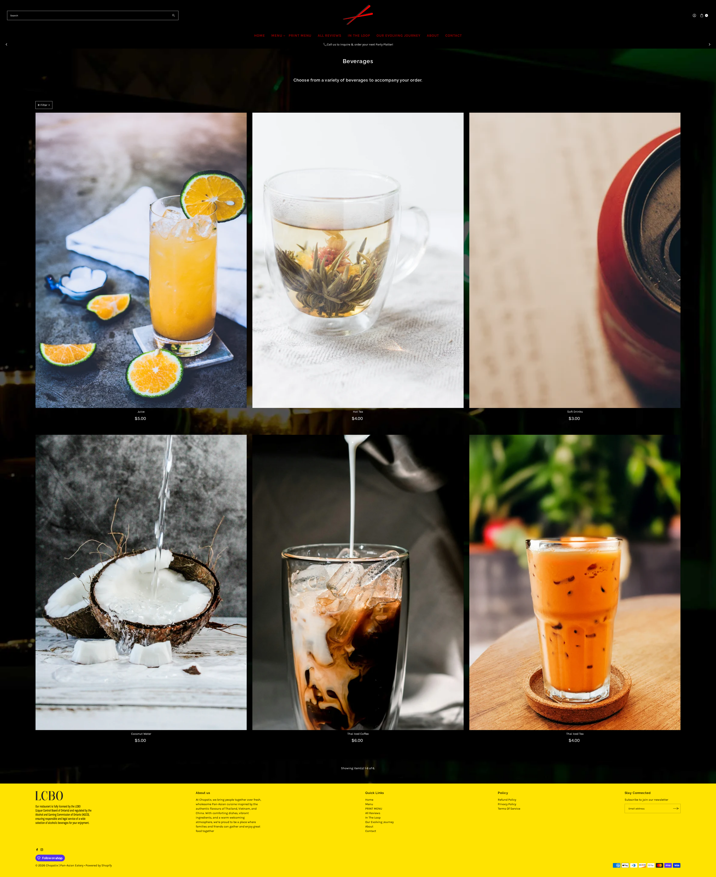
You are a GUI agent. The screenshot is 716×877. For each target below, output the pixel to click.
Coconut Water (141, 733)
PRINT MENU (300, 36)
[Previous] (6, 44)
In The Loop (359, 36)
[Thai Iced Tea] (575, 582)
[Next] (709, 44)
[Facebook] (37, 850)
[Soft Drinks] (575, 260)
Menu (276, 36)
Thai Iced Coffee (358, 733)
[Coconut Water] (141, 582)
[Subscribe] (676, 808)
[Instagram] (41, 850)
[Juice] (141, 260)
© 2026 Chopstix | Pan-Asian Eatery (59, 865)
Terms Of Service (509, 808)
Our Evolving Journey (398, 36)
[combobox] (92, 15)
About (433, 36)
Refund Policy (507, 799)
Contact (453, 36)
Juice (141, 411)
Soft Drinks (575, 411)
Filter (43, 105)
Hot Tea (358, 411)
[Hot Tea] (358, 260)
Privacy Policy (507, 804)
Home (259, 36)
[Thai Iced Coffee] (358, 582)
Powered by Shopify (99, 865)
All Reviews (329, 36)
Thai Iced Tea (575, 733)
